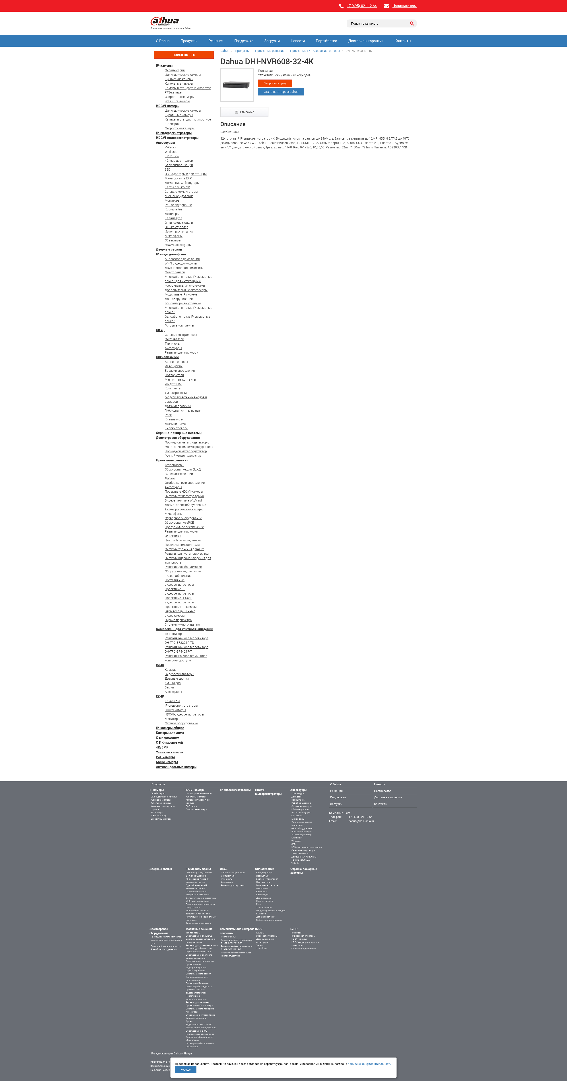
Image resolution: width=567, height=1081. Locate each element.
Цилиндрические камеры (183, 74)
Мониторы (172, 200)
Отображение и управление (185, 482)
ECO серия (172, 124)
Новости (298, 41)
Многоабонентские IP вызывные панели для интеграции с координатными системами (188, 281)
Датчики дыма (175, 424)
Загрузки (272, 41)
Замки (169, 687)
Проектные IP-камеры (181, 607)
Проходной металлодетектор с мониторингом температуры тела (166, 939)
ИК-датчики (173, 384)
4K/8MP (162, 747)
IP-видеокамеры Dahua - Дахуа (171, 1053)
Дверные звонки (169, 249)
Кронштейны (174, 209)
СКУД (160, 330)
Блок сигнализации (179, 165)
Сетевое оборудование (181, 723)
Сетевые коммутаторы (181, 191)
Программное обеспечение (184, 527)
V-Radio (170, 147)
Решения (216, 41)
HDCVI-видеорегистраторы (177, 138)
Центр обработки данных (183, 540)
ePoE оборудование (179, 196)
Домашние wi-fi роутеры (182, 183)
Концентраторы (176, 362)
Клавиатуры (174, 419)
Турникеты (173, 343)
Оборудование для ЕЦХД (183, 469)
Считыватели (174, 339)
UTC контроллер (176, 227)
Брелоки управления (180, 370)
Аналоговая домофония (182, 259)
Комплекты (173, 388)
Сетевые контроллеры (181, 334)
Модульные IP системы (181, 294)
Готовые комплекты (179, 325)
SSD (167, 169)
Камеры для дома (170, 733)
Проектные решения (172, 460)
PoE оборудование (178, 205)
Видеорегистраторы (179, 674)
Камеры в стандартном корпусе (188, 88)
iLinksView (172, 156)
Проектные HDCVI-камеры (184, 491)
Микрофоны (174, 236)
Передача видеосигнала (182, 544)
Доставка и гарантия (366, 41)
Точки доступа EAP (178, 178)
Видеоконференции (179, 474)
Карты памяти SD (177, 187)
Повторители (174, 375)
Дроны (170, 478)
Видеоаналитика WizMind (183, 500)
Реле (168, 415)
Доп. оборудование (179, 299)
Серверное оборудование (183, 518)
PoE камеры (165, 757)
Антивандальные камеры (176, 767)
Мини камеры (167, 762)
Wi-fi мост (172, 152)
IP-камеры (164, 66)
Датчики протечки (178, 406)
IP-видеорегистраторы (174, 133)
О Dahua (163, 41)
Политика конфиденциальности (168, 1070)
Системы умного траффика (184, 496)
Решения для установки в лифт (187, 553)
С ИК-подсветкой (169, 743)
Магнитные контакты (180, 379)
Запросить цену (275, 83)
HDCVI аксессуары (178, 245)
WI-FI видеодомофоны (181, 263)
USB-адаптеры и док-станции (186, 174)
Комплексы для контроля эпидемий (184, 629)
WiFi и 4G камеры (177, 101)
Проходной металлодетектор (186, 451)
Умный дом (173, 683)
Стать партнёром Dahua (281, 91)
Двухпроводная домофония (185, 268)
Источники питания (179, 231)
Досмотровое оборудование (178, 438)
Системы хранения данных (184, 549)
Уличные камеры (169, 752)
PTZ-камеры (174, 92)
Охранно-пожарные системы (179, 433)
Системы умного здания (182, 624)
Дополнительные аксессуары (186, 290)
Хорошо (186, 1069)
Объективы (173, 240)
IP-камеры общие (170, 728)
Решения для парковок (181, 352)
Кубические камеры (179, 79)
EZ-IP (160, 696)
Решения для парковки (181, 531)
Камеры (171, 669)
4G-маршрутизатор (179, 160)
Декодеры (172, 214)
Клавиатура (173, 218)
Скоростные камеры (179, 97)
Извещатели (174, 366)
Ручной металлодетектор (183, 455)
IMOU (160, 665)
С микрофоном (167, 738)
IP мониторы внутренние (183, 303)
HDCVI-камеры (167, 106)
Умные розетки (176, 393)
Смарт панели (175, 272)
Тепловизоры (174, 465)
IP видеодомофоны (171, 254)
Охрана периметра (178, 620)
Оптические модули (179, 222)
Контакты (403, 41)
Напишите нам (404, 6)
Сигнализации (167, 357)
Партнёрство (326, 41)
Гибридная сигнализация (183, 410)
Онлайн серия (175, 70)
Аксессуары (165, 143)
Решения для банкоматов (183, 567)
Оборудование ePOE (179, 522)
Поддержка (243, 41)
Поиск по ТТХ (184, 55)
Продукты (189, 41)
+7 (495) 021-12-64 (362, 6)
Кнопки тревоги (176, 428)
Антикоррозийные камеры (184, 509)
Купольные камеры (179, 83)
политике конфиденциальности (370, 1063)
